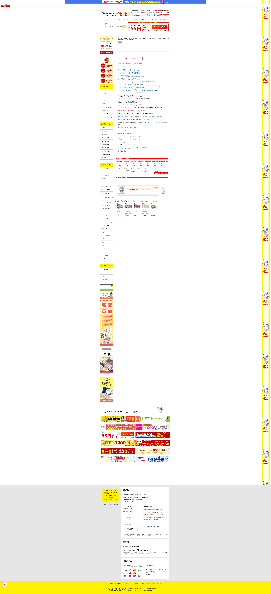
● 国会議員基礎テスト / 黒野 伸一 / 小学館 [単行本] (129, 73)
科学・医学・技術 (105, 208)
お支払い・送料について (148, 12)
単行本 (103, 100)
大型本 (103, 103)
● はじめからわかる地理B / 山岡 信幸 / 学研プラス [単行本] (131, 76)
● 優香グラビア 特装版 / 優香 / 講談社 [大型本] (128, 89)
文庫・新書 (104, 228)
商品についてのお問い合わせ (125, 63)
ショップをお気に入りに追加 (110, 504)
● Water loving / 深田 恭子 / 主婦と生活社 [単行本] (129, 79)
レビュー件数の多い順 (106, 117)
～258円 (103, 127)
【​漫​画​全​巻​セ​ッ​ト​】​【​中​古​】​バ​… (128, 213)
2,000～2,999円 (105, 144)
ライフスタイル (105, 175)
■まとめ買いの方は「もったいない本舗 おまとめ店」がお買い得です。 (134, 119)
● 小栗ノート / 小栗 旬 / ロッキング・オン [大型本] (129, 70)
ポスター (103, 248)
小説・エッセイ (105, 168)
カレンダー (104, 252)
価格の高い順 (104, 113)
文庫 (102, 90)
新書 (102, 97)
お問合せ (158, 12)
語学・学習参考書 (105, 189)
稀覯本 (103, 232)
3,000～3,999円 (105, 147)
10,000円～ (104, 157)
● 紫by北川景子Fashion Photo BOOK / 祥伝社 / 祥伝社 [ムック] (132, 87)
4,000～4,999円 (105, 151)
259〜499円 (104, 131)
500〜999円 (104, 134)
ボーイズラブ (104, 218)
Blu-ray (103, 272)
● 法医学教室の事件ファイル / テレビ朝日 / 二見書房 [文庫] (131, 72)
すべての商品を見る (106, 107)
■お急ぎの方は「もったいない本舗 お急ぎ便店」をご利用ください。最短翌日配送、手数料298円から (140, 116)
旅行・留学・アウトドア (107, 194)
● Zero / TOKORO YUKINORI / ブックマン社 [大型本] (129, 92)
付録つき (103, 178)
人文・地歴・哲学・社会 (107, 198)
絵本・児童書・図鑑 (106, 186)
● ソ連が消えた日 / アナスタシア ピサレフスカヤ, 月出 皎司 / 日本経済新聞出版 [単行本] (137, 81)
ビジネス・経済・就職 (106, 202)
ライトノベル (104, 215)
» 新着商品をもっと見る (161, 173)
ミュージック (104, 269)
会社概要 (119, 583)
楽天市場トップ (158, 583)
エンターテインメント (106, 222)
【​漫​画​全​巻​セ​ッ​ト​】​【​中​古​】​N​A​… (120, 213)
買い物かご (149, 583)
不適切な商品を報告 (137, 63)
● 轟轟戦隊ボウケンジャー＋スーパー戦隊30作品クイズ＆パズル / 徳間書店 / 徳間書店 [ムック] (139, 86)
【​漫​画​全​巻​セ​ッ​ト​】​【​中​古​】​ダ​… (137, 213)
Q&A (143, 583)
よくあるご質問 (165, 12)
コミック (103, 93)
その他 (103, 258)
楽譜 (102, 238)
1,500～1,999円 (105, 141)
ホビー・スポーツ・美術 (107, 182)
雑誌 (102, 242)
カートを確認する (136, 12)
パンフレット (104, 255)
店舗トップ (111, 583)
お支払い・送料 (127, 583)
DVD (102, 276)
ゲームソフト (104, 279)
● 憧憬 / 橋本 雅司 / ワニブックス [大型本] (127, 78)
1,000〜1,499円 (105, 137)
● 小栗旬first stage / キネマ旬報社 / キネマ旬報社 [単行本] (131, 82)
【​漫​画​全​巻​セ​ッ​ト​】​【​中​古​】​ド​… (153, 213)
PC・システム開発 (105, 205)
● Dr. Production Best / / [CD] (124, 75)
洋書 (102, 245)
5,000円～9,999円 (105, 154)
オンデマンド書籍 (105, 235)
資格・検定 (104, 172)
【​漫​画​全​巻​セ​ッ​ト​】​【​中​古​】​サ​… (145, 213)
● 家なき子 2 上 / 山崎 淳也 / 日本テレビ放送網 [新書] (130, 84)
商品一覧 (137, 583)
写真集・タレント (105, 225)
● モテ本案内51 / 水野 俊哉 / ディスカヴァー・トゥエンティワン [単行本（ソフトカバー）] (138, 90)
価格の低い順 (104, 110)
